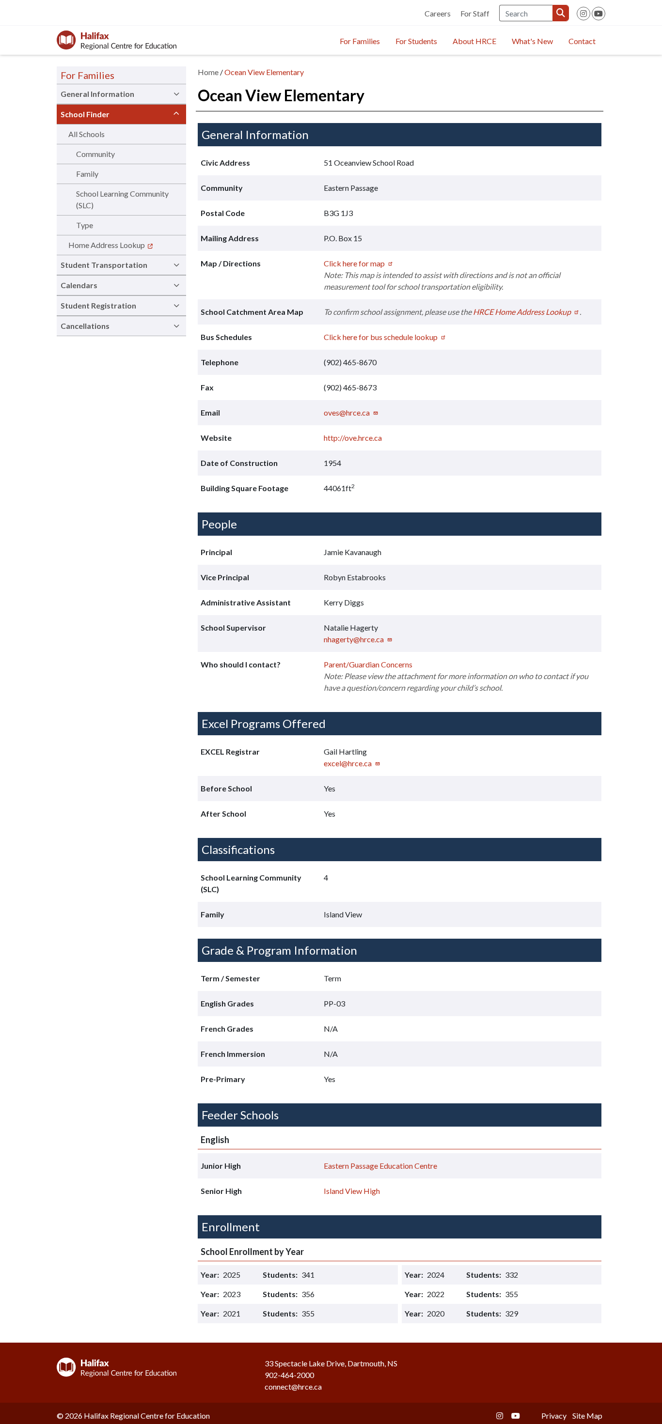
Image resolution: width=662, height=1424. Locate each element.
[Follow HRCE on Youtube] (598, 13)
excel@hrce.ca (348, 763)
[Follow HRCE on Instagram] (583, 13)
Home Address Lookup (106, 244)
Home (208, 72)
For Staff (474, 13)
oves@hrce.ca (347, 412)
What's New (532, 41)
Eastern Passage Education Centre (380, 1165)
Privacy (554, 1415)
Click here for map (354, 263)
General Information (97, 93)
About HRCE (474, 41)
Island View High (352, 1190)
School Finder (85, 114)
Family (87, 173)
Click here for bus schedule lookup (381, 336)
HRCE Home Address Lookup (522, 311)
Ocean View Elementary (264, 72)
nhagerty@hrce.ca (354, 639)
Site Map (587, 1415)
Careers (438, 13)
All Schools (86, 134)
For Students (416, 41)
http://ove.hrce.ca (353, 437)
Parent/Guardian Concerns (368, 664)
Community (95, 153)
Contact (582, 41)
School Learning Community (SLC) (122, 199)
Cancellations (85, 325)
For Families (360, 41)
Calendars (79, 285)
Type (84, 225)
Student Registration (98, 305)
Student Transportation (104, 264)
